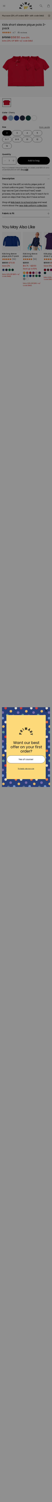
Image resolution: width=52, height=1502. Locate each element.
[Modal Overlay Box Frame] (26, 751)
